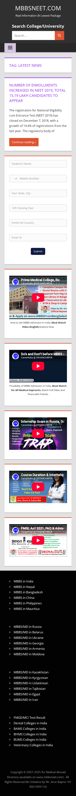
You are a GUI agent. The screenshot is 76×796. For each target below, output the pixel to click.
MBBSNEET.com (38, 8)
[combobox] (13, 178)
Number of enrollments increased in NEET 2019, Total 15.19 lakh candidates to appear (37, 93)
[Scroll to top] (70, 790)
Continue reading (23, 142)
